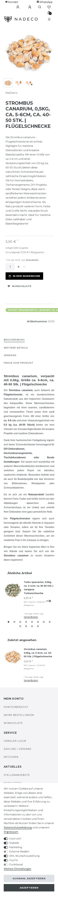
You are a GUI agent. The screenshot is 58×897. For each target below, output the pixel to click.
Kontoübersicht (16, 707)
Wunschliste (21, 286)
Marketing (15, 847)
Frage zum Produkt (18, 362)
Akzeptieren (29, 887)
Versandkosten (32, 260)
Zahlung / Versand (17, 749)
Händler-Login (15, 741)
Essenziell (15, 838)
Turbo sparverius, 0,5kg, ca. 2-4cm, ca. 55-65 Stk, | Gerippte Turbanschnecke (38, 587)
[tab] (14, 340)
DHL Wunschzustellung (24, 855)
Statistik (14, 842)
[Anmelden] (15, 7)
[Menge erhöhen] (18, 266)
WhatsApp (46, 2)
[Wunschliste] (49, 7)
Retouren (11, 757)
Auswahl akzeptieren (29, 878)
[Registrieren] (27, 7)
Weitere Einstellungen (17, 868)
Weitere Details (16, 347)
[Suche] (38, 7)
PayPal (13, 860)
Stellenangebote (17, 775)
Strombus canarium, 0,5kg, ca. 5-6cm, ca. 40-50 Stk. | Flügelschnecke (38, 653)
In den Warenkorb (26, 276)
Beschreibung (14, 339)
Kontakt (12, 2)
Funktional (16, 864)
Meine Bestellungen (19, 715)
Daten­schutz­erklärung (18, 827)
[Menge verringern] (24, 266)
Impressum (11, 831)
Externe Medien (19, 851)
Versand (10, 355)
